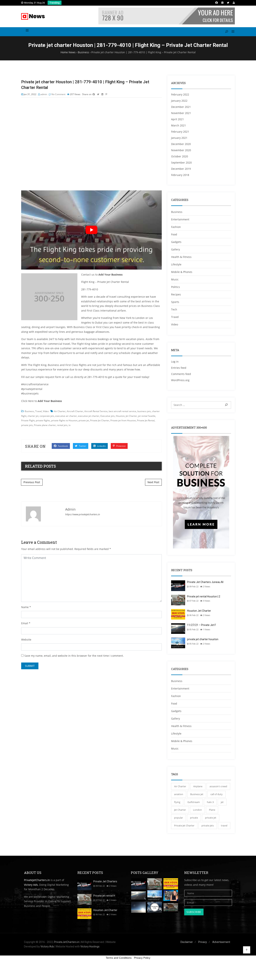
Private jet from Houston (123, 420)
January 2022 (179, 100)
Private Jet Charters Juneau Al (205, 582)
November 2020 (181, 150)
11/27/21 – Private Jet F (201, 624)
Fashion (176, 227)
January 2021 (179, 138)
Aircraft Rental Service (96, 411)
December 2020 (181, 144)
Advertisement (221, 941)
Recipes (176, 294)
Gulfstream (193, 802)
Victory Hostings (90, 946)
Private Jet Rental (146, 420)
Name (25, 607)
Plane (212, 809)
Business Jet (196, 794)
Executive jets (107, 416)
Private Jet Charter (99, 420)
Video (46, 411)
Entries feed (178, 368)
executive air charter (66, 416)
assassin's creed (218, 786)
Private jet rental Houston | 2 (203, 596)
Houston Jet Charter (199, 610)
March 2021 (178, 125)
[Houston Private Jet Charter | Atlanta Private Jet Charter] (154, 907)
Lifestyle (176, 264)
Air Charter (60, 411)
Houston (120, 416)
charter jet (33, 416)
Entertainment (180, 219)
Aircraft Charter (75, 411)
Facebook (62, 446)
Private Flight (28, 420)
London (197, 809)
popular (178, 817)
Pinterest (121, 446)
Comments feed (181, 374)
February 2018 (180, 175)
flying (177, 802)
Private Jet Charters (105, 881)
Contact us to (102, 274)
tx (69, 425)
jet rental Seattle (146, 416)
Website (26, 639)
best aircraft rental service (122, 411)
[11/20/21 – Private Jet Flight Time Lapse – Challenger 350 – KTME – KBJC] (138, 907)
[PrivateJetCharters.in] (33, 16)
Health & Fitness (181, 257)
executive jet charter (88, 416)
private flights (43, 420)
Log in (175, 361)
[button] (231, 31)
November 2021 (181, 113)
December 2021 (181, 107)
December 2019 (181, 169)
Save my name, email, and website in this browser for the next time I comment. (74, 655)
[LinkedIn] (222, 2)
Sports (175, 302)
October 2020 (179, 156)
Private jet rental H (104, 895)
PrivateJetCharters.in (37, 880)
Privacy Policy (142, 957)
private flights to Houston (64, 420)
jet (222, 802)
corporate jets (47, 416)
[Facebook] (216, 2)
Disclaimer (186, 941)
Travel (38, 411)
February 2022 (180, 94)
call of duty (216, 794)
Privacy (202, 941)
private (194, 817)
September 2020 (181, 162)
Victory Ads (31, 884)
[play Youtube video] (91, 230)
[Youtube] (234, 2)
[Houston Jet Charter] (170, 883)
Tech (174, 309)
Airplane (197, 786)
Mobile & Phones (181, 272)
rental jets (62, 425)
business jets (144, 411)
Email (24, 623)
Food (174, 234)
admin (43, 94)
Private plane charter (45, 425)
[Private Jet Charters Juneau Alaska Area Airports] (138, 883)
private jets (27, 425)
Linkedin (101, 446)
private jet (84, 420)
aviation (178, 794)
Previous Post (31, 482)
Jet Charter (131, 416)
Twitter (82, 446)
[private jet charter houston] (154, 895)
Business (29, 411)
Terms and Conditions (119, 957)
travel (224, 825)
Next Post (153, 482)
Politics (175, 287)
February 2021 (180, 131)
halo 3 (210, 802)
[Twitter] (228, 2)
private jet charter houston (202, 639)
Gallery (175, 249)
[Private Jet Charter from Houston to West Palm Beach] (170, 895)
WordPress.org (180, 380)
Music (175, 279)
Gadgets (176, 242)
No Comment (58, 94)
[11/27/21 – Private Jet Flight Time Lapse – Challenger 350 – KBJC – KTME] (138, 895)
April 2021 (177, 119)
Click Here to (41, 401)
